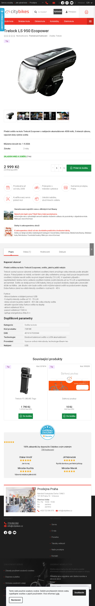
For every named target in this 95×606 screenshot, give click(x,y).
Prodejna (33, 3)
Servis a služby (7, 3)
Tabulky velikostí (58, 543)
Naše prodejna (58, 549)
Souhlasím (79, 592)
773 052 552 (13, 523)
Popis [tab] (11, 252)
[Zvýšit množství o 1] (60, 168)
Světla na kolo (31, 325)
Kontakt (55, 556)
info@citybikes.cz (15, 526)
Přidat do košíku (80, 168)
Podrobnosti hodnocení (38, 36)
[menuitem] (8, 21)
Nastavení (16, 600)
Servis (54, 524)
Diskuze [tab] (62, 252)
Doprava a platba (12, 577)
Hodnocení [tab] (45, 252)
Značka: (55, 36)
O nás (54, 531)
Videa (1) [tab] (27, 252)
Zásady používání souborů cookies (19, 571)
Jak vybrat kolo (21, 3)
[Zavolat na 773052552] (49, 2)
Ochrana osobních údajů (15, 583)
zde (57, 594)
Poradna (55, 537)
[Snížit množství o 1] (53, 168)
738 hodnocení (47, 450)
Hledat (58, 11)
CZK (88, 3)
